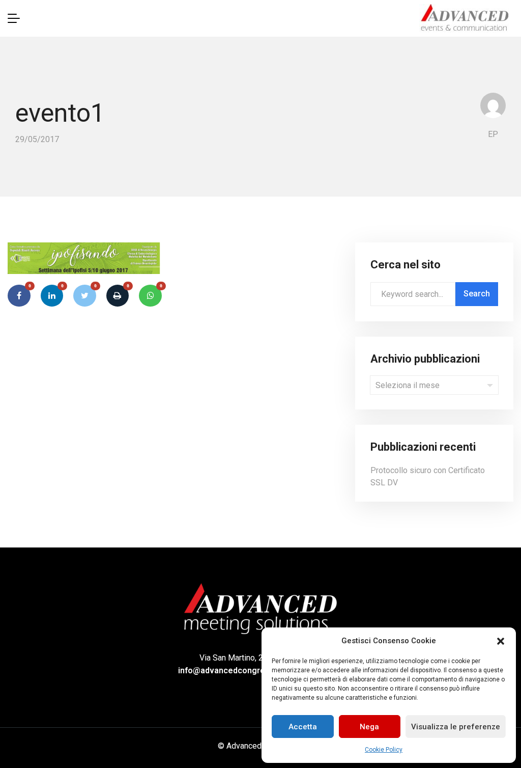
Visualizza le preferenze (455, 726)
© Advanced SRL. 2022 (259, 746)
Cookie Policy (383, 749)
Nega (369, 726)
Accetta (302, 726)
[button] (501, 641)
